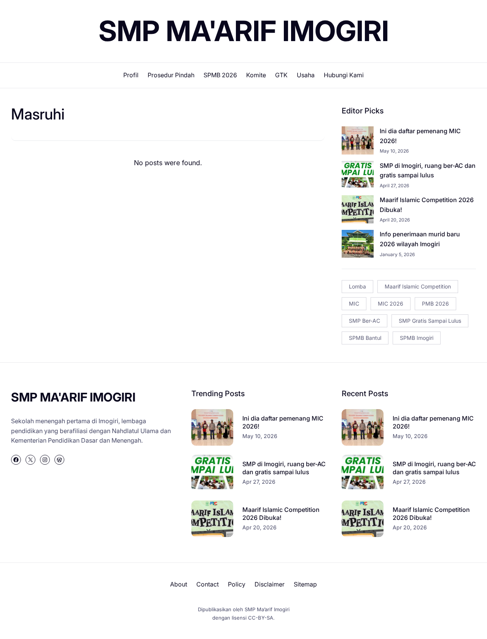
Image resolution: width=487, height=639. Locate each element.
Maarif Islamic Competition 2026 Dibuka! (427, 205)
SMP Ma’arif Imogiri (267, 609)
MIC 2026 (390, 303)
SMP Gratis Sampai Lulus (430, 320)
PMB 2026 (435, 303)
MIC (354, 303)
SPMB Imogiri (416, 338)
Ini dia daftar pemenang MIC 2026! (420, 136)
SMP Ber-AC (364, 320)
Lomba (357, 286)
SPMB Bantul (365, 338)
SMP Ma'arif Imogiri (244, 31)
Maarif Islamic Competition (418, 286)
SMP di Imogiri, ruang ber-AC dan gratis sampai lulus (428, 170)
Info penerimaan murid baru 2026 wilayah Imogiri (420, 239)
